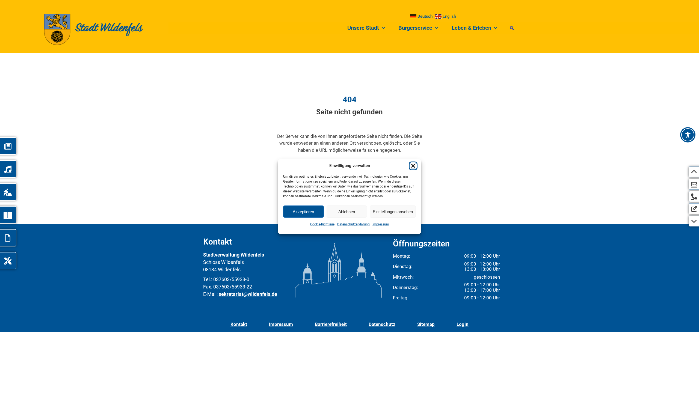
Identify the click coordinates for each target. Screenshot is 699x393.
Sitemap (426, 324)
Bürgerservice (415, 28)
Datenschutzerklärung (353, 224)
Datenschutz (382, 324)
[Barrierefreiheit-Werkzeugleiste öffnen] (688, 135)
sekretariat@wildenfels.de (248, 294)
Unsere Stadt (363, 28)
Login (463, 324)
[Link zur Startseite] (83, 28)
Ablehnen (346, 211)
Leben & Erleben (471, 28)
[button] (413, 166)
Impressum (380, 224)
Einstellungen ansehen (393, 211)
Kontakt (238, 324)
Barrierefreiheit (331, 324)
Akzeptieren (303, 211)
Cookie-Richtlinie (322, 224)
